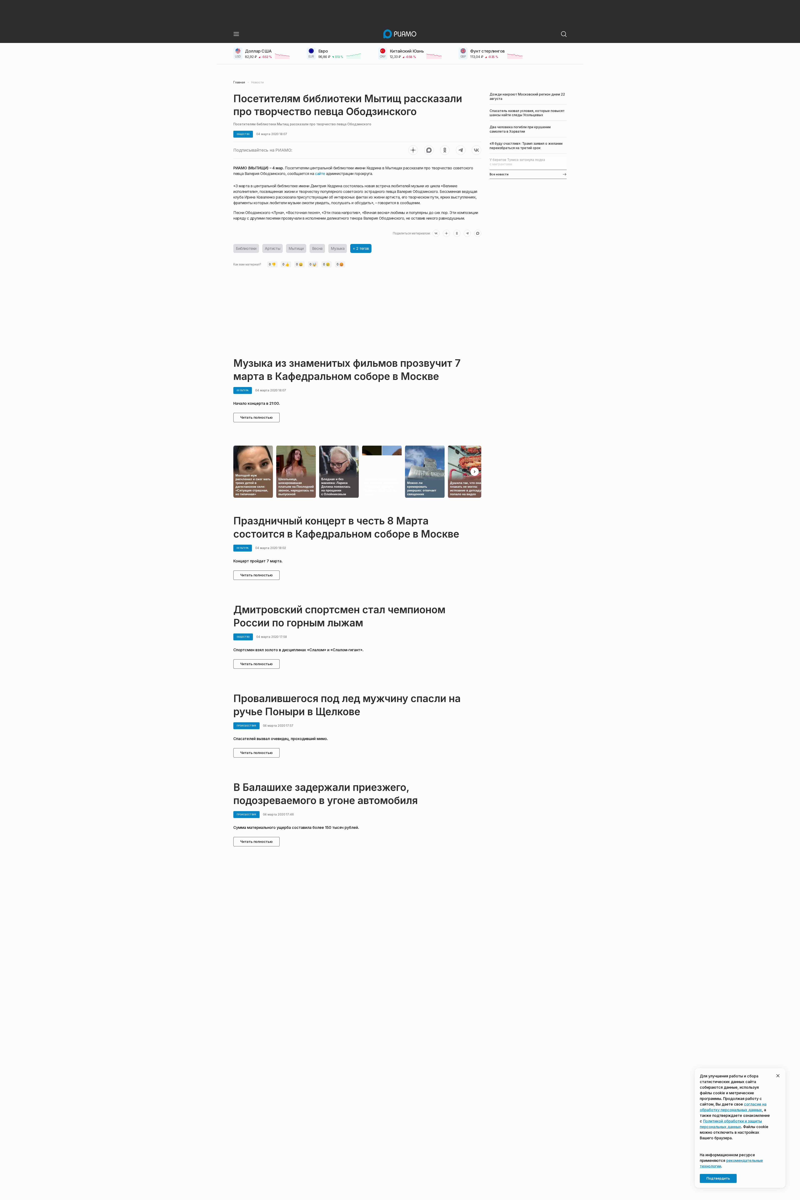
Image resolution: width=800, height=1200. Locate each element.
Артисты (272, 248)
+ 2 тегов (361, 248)
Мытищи (296, 248)
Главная (239, 82)
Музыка (338, 248)
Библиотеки (246, 248)
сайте (320, 173)
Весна (317, 248)
